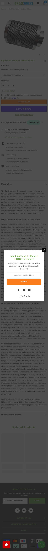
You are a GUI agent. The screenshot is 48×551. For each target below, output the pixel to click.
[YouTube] (29, 290)
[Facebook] (18, 290)
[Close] (44, 250)
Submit (24, 282)
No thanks (25, 296)
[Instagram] (24, 290)
